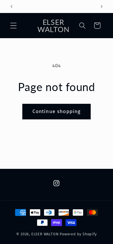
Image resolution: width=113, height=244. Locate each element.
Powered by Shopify (78, 234)
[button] (13, 25)
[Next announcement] (101, 6)
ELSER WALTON (45, 234)
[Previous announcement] (11, 6)
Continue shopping (56, 111)
